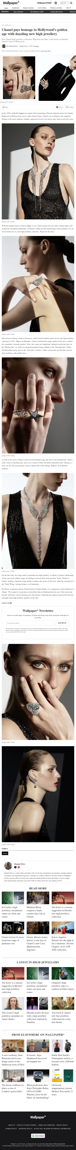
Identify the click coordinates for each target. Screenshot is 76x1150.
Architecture (15, 8)
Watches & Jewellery (56, 8)
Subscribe (63, 2)
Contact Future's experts (27, 1125)
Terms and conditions (46, 1125)
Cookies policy (11, 1129)
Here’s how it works (46, 51)
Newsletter (70, 107)
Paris (29, 225)
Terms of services (27, 628)
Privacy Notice (58, 628)
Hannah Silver (13, 46)
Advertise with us (25, 1129)
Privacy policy (62, 1125)
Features (36, 46)
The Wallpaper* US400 (36, 11)
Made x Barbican (18, 11)
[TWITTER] (16, 867)
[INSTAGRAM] (19, 867)
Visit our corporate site (59, 1144)
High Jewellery (6, 25)
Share (6, 107)
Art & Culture (42, 8)
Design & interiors (28, 8)
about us (11, 1125)
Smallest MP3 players (57, 11)
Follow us (61, 107)
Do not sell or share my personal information (52, 1129)
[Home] (6, 8)
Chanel (21, 113)
